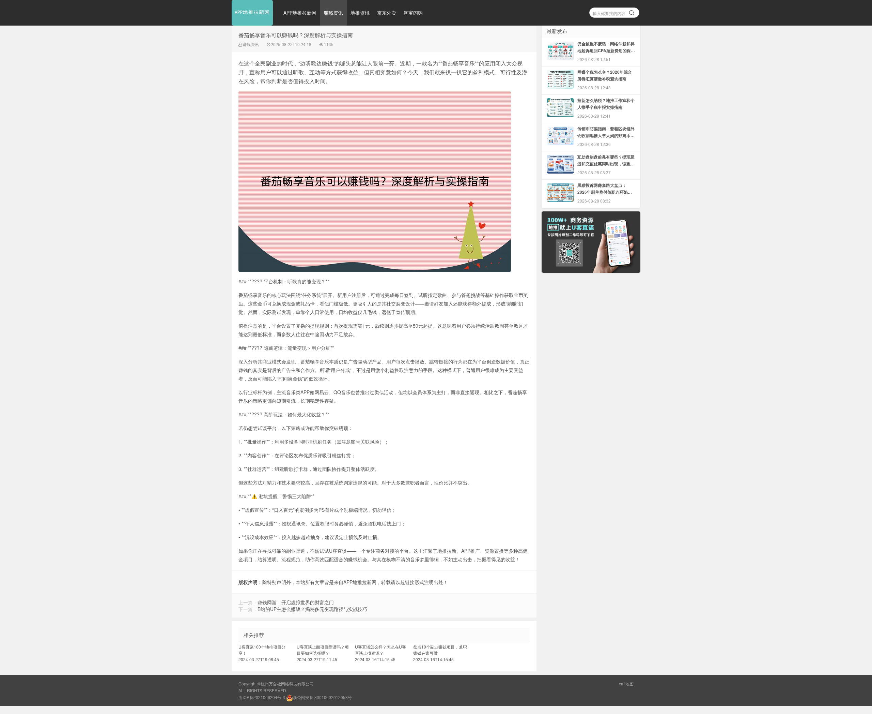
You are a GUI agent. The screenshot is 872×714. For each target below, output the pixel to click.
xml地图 (626, 683)
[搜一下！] (632, 11)
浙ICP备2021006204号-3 (261, 697)
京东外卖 (386, 12)
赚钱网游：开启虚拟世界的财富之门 (296, 602)
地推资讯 (360, 12)
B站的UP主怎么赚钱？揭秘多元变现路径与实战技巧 (312, 609)
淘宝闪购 (413, 12)
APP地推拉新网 (299, 12)
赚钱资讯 (333, 12)
